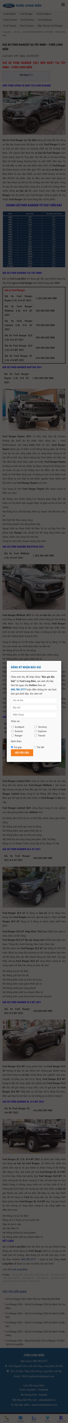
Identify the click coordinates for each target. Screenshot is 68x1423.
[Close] (61, 661)
